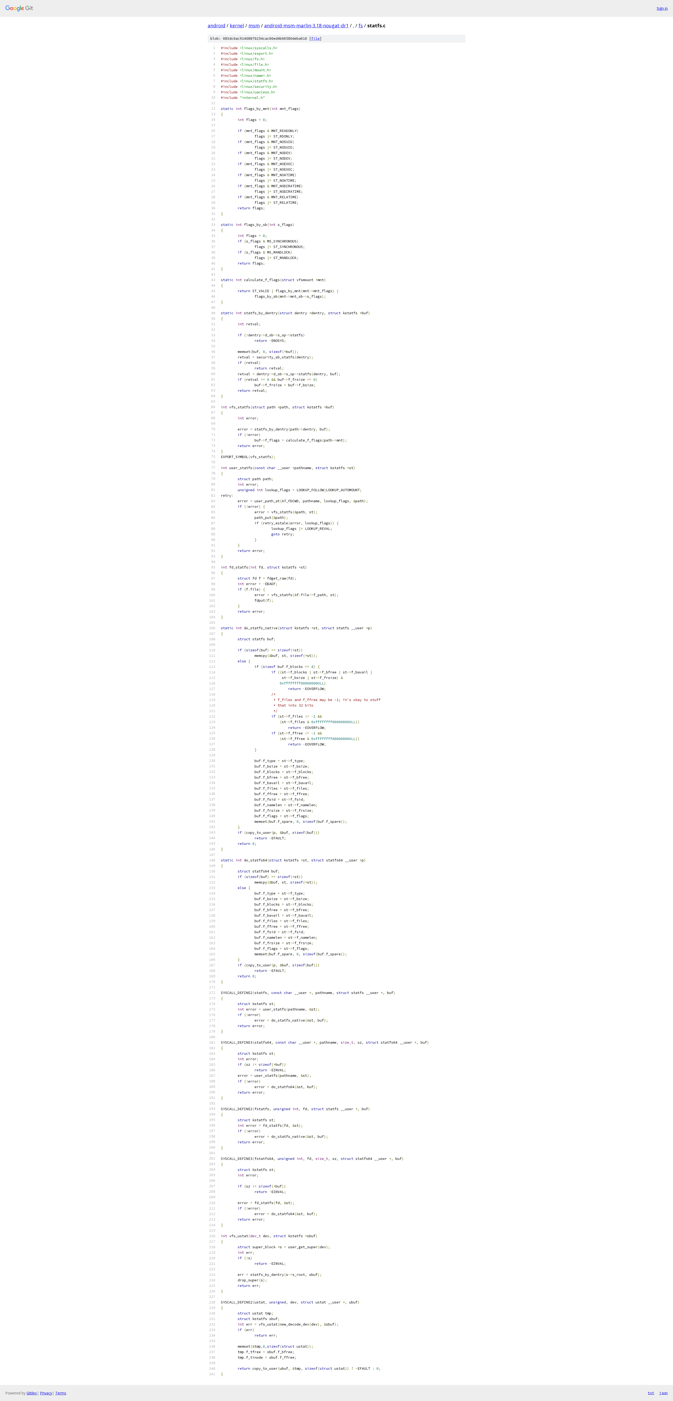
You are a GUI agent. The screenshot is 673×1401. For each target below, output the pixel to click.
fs (361, 25)
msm (254, 25)
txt (651, 1392)
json (663, 1392)
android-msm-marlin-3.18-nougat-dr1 (306, 25)
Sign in (662, 8)
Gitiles (32, 1392)
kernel (237, 25)
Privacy (46, 1392)
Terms (60, 1392)
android (216, 25)
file (315, 38)
